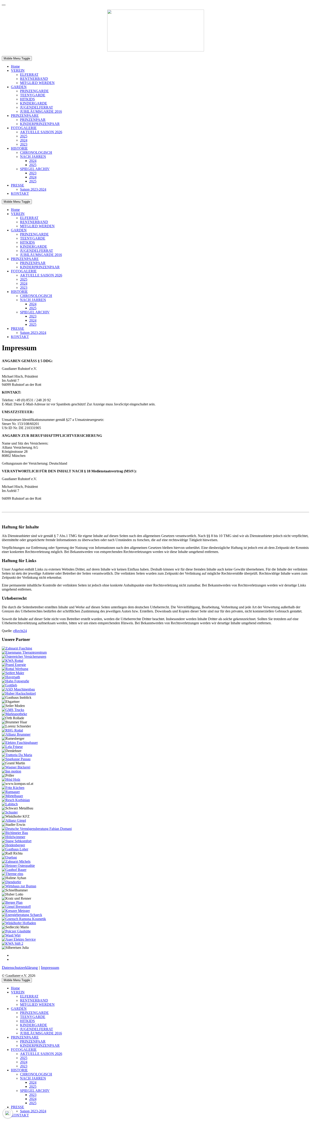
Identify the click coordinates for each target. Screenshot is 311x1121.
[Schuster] (10, 812)
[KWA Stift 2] (12, 943)
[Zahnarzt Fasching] (17, 648)
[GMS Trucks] (13, 710)
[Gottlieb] (9, 685)
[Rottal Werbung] (15, 669)
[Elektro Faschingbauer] (20, 743)
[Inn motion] (11, 771)
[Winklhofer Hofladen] (19, 923)
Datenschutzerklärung (20, 967)
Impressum (50, 967)
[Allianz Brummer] (16, 734)
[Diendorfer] (11, 882)
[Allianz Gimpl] (14, 820)
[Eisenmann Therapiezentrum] (24, 652)
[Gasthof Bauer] (14, 870)
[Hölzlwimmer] (13, 837)
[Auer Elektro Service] (19, 939)
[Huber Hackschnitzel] (19, 693)
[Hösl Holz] (11, 779)
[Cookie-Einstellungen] (8, 1113)
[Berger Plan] (12, 902)
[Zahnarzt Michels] (16, 861)
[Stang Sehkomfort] (16, 841)
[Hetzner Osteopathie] (18, 866)
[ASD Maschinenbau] (18, 689)
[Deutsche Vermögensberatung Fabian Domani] (37, 829)
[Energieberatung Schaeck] (22, 915)
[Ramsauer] (11, 792)
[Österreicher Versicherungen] (24, 656)
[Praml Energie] (14, 665)
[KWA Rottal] (12, 661)
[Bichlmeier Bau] (15, 833)
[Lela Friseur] (12, 747)
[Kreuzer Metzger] (16, 911)
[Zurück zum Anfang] (3, 5)
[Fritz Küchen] (13, 788)
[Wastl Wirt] (11, 935)
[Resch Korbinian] (16, 800)
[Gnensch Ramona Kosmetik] (24, 919)
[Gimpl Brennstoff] (16, 907)
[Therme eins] (12, 874)
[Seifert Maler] (13, 673)
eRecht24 (20, 631)
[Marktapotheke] (14, 714)
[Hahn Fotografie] (15, 681)
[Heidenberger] (13, 845)
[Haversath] (11, 677)
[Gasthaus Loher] (15, 849)
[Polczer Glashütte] (16, 931)
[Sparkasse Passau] (16, 759)
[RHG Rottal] (12, 730)
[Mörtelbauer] (12, 796)
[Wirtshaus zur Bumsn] (19, 886)
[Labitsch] (10, 804)
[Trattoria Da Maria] (17, 755)
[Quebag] (9, 857)
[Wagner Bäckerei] (16, 767)
